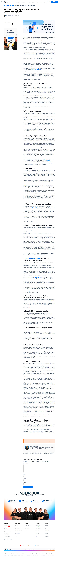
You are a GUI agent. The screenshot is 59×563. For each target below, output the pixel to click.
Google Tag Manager (35, 207)
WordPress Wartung (7, 536)
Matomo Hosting (6, 534)
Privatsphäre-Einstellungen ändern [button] (19, 551)
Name (24, 474)
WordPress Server (6, 533)
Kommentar (25, 463)
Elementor (46, 533)
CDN (29, 307)
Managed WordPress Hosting (7, 529)
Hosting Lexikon (17, 533)
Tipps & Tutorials (47, 536)
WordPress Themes (47, 530)
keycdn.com (46, 193)
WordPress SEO (12, 5)
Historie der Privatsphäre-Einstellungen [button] (30, 551)
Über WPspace (38, 525)
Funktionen (37, 530)
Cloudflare (25, 185)
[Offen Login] (45, 2)
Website (24, 482)
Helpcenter (16, 525)
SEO (45, 528)
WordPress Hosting (32, 258)
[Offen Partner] (34, 2)
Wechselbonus (27, 528)
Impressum (37, 533)
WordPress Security (18, 528)
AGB (36, 536)
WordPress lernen (6, 5)
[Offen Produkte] (19, 2)
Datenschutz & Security (48, 531)
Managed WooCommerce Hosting (7, 531)
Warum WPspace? (38, 528)
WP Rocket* (46, 159)
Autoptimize (48, 160)
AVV (15, 536)
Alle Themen (46, 525)
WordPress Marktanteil (18, 530)
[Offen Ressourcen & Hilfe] (42, 2)
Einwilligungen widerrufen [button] (39, 551)
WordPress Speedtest (28, 525)
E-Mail (24, 478)
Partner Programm (38, 531)
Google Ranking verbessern (36, 69)
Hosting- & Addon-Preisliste (8, 539)
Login (25, 530)
